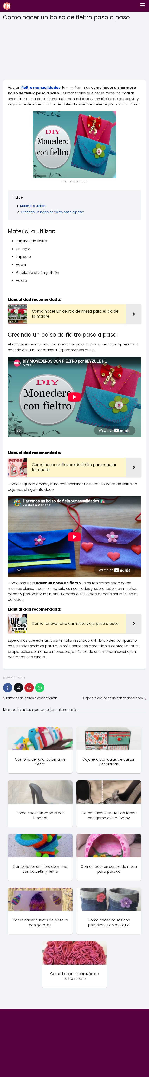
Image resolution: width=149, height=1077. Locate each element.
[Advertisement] (74, 49)
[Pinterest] (29, 687)
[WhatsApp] (39, 687)
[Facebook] (7, 687)
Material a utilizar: (33, 206)
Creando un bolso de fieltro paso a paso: (52, 212)
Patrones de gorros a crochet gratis (31, 698)
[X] (18, 687)
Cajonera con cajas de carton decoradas (113, 698)
